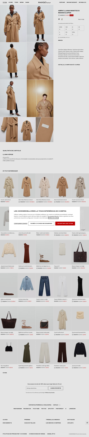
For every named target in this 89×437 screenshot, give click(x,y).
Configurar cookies (20, 223)
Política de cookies (53, 218)
